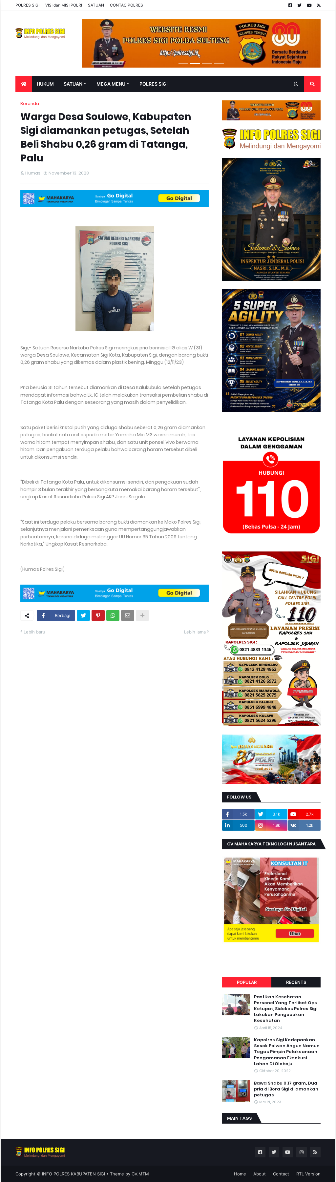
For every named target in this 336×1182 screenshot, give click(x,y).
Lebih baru (34, 631)
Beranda (29, 103)
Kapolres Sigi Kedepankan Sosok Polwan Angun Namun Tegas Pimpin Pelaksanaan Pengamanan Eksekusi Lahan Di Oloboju (287, 1052)
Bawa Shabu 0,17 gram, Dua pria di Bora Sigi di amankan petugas (286, 1089)
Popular (247, 982)
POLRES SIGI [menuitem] (153, 84)
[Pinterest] (98, 615)
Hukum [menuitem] (45, 84)
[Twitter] (83, 615)
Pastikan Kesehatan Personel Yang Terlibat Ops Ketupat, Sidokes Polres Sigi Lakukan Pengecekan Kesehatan (285, 1009)
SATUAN (96, 5)
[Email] (127, 615)
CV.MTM (140, 1173)
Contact (281, 1173)
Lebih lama (195, 631)
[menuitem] (23, 84)
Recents (296, 982)
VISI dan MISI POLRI (63, 5)
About (259, 1173)
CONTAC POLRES (126, 5)
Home (240, 1173)
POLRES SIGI (27, 5)
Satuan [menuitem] (73, 84)
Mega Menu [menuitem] (110, 84)
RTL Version (308, 1173)
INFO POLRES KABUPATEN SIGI (73, 1173)
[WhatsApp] (112, 615)
